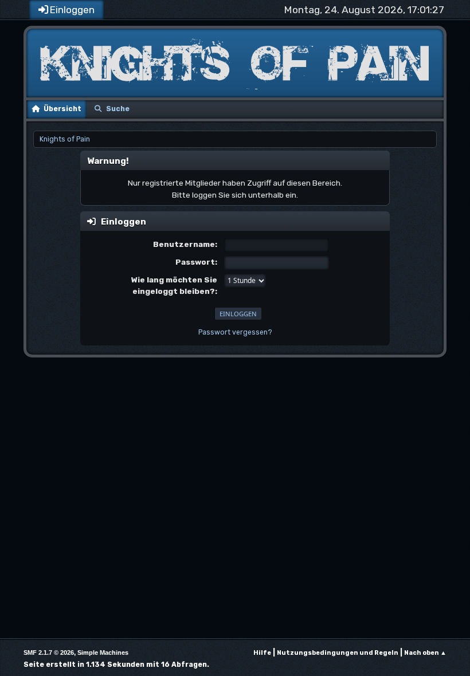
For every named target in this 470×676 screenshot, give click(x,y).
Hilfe (262, 653)
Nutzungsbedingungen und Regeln (337, 653)
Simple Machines (102, 652)
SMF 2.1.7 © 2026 (48, 652)
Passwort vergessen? (235, 332)
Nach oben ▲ (425, 653)
